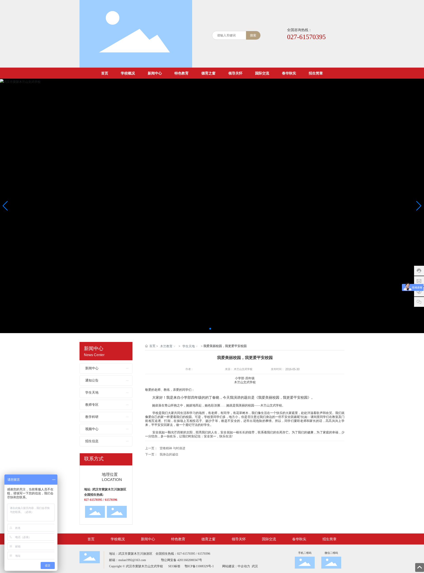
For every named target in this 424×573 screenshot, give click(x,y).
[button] (210, 329)
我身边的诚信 (169, 454)
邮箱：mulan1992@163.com (127, 560)
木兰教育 (166, 346)
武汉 (254, 566)
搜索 (253, 35)
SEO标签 (174, 566)
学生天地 (188, 346)
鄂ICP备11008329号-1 (199, 566)
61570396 (204, 553)
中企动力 (244, 566)
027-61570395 (306, 36)
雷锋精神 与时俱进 (172, 448)
